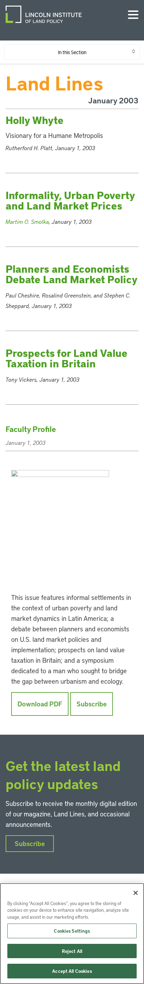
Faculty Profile (31, 429)
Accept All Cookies (72, 971)
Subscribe (92, 703)
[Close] (135, 893)
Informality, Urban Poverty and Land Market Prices (70, 200)
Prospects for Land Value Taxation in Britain (67, 358)
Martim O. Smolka (27, 221)
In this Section (72, 52)
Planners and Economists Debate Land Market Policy (72, 274)
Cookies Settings (72, 931)
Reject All (72, 951)
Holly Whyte (35, 120)
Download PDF (39, 703)
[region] (72, 933)
